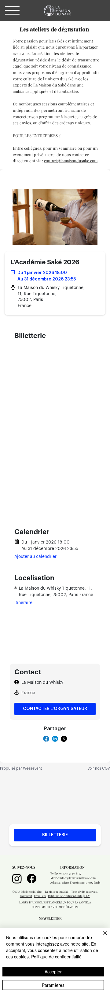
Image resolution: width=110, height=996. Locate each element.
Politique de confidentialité (65, 896)
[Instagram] (17, 878)
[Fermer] (101, 936)
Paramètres (53, 985)
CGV (87, 896)
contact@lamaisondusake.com (70, 160)
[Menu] (12, 10)
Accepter (53, 972)
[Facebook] (31, 878)
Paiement (26, 896)
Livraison (40, 896)
